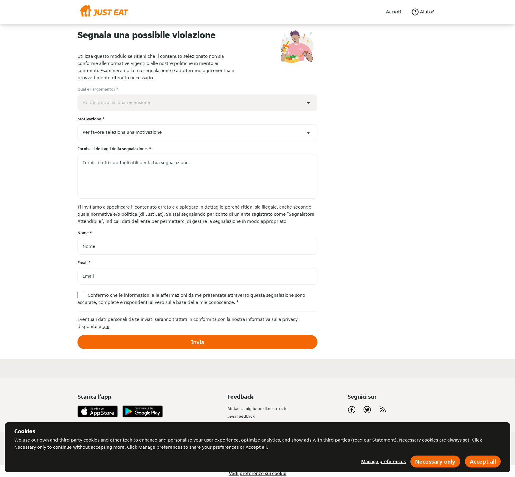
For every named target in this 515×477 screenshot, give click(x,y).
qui (106, 326)
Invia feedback (241, 416)
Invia (197, 342)
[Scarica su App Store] (97, 411)
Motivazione (90, 119)
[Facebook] (352, 409)
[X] (367, 409)
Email (84, 262)
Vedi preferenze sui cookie (257, 473)
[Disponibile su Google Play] (142, 411)
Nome (84, 232)
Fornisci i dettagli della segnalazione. (114, 148)
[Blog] (383, 409)
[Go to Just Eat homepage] (104, 12)
